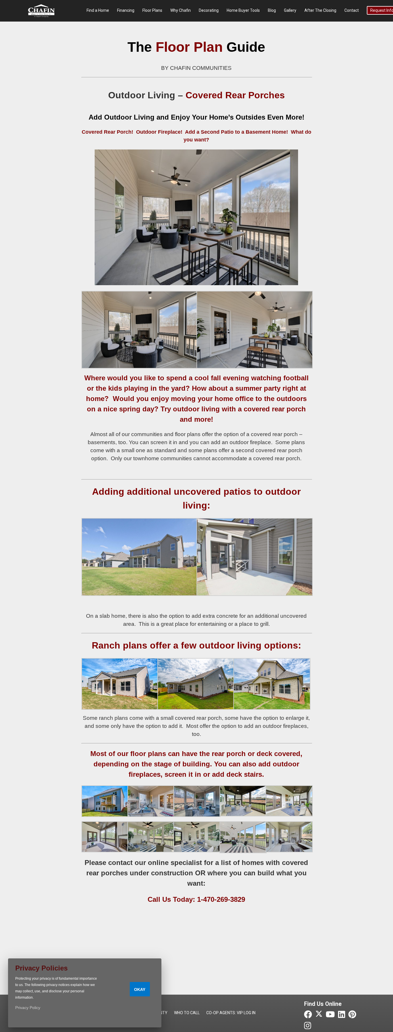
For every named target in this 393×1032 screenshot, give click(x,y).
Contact (351, 10)
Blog (272, 10)
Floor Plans (152, 10)
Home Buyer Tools (243, 10)
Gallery (290, 10)
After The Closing (320, 10)
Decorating (209, 10)
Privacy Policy (27, 1007)
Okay (139, 989)
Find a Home (98, 10)
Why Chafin (180, 10)
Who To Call (187, 1012)
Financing (125, 10)
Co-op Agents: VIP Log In (230, 1012)
